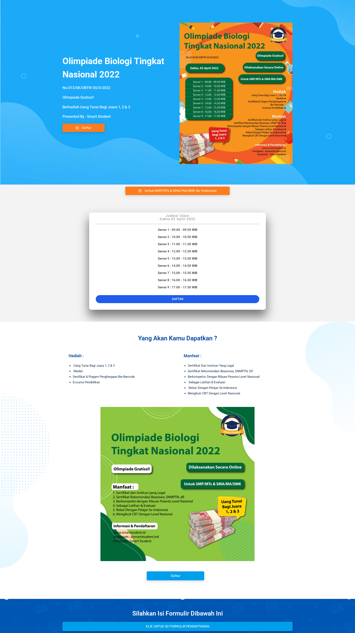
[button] (177, 191)
